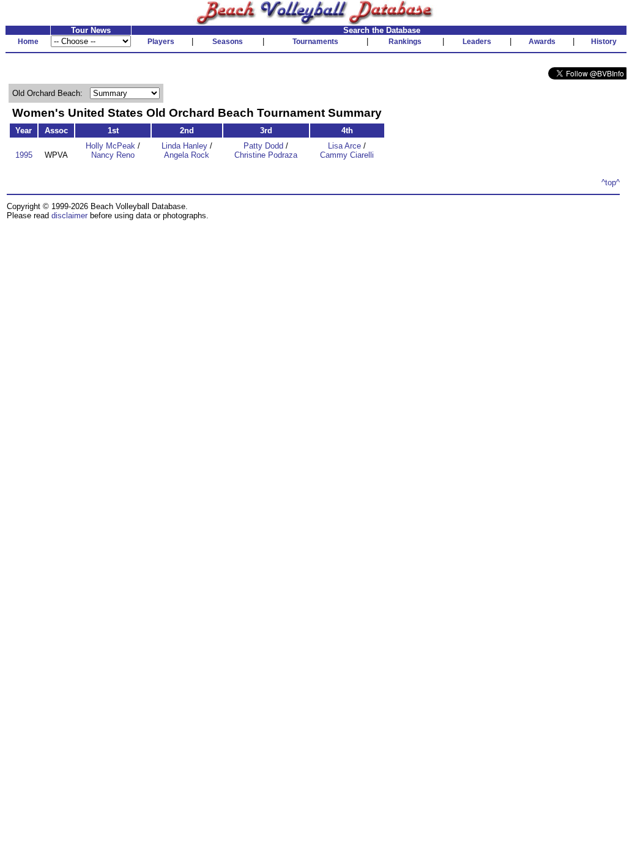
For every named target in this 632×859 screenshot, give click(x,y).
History (604, 41)
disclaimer (69, 215)
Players (160, 41)
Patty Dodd (263, 145)
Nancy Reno (113, 155)
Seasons (227, 41)
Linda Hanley (184, 145)
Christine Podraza (265, 155)
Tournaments (315, 41)
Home (28, 41)
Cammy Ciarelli (347, 155)
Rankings (405, 41)
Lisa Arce (344, 145)
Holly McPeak (110, 145)
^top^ (610, 182)
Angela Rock (186, 155)
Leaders (477, 41)
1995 (23, 155)
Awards (542, 41)
